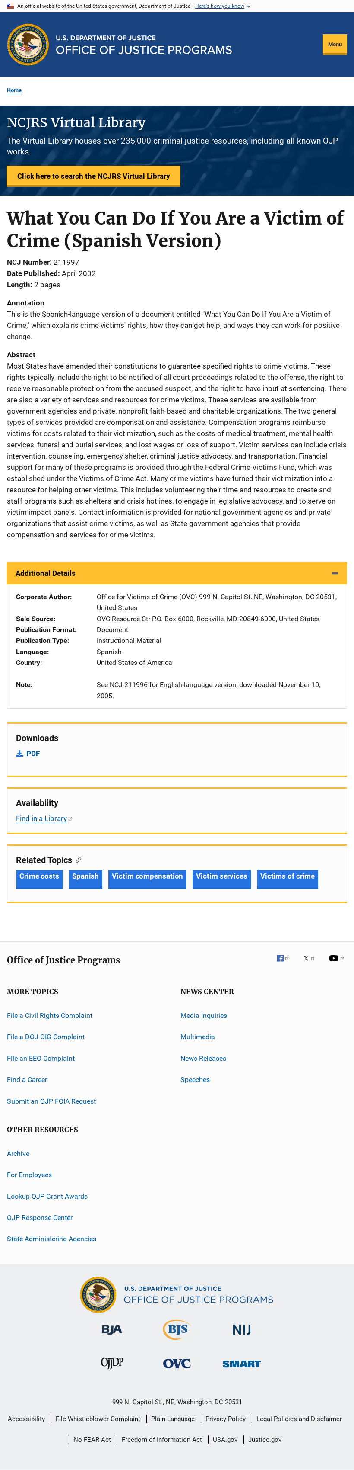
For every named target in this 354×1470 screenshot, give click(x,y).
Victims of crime (287, 876)
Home (14, 90)
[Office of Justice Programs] (28, 44)
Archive (18, 1153)
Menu (335, 44)
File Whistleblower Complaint (98, 1419)
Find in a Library (41, 818)
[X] (312, 964)
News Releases (203, 1058)
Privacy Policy (225, 1419)
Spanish (85, 876)
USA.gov (225, 1440)
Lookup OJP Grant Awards (47, 1196)
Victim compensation (147, 876)
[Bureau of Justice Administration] (112, 1336)
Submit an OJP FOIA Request (51, 1101)
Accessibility (26, 1419)
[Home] (144, 44)
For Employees (29, 1175)
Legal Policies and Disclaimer (299, 1419)
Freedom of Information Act (162, 1440)
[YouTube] (338, 964)
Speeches (195, 1079)
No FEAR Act (92, 1440)
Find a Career (27, 1079)
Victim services (221, 876)
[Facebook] (286, 964)
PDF (33, 753)
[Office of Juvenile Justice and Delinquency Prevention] (112, 1371)
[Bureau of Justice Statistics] (177, 1341)
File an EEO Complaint (41, 1058)
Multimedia (197, 1037)
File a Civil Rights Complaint (49, 1015)
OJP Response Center (40, 1217)
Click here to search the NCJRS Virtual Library (93, 176)
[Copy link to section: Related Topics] (76, 859)
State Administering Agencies (51, 1239)
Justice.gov (264, 1440)
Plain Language (173, 1419)
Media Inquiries (203, 1015)
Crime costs (39, 876)
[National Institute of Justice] (241, 1336)
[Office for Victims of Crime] (177, 1370)
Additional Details (46, 573)
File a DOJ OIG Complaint (46, 1037)
